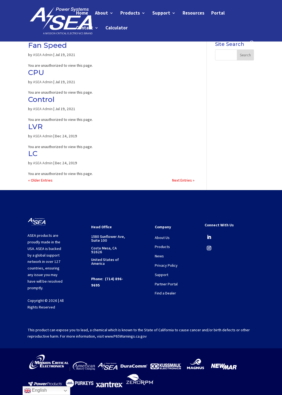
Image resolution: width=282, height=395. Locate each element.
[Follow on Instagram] (209, 248)
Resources (193, 13)
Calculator (116, 28)
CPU (36, 72)
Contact (84, 28)
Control (41, 99)
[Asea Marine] (107, 368)
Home (82, 13)
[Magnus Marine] (195, 368)
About (101, 13)
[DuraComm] (134, 368)
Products (130, 13)
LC (32, 153)
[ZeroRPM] (139, 385)
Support (161, 13)
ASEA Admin (43, 54)
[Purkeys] (79, 385)
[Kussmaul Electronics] (165, 368)
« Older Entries (40, 180)
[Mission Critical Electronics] (48, 368)
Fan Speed (47, 45)
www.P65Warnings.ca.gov (126, 336)
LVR (35, 126)
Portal (218, 13)
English (39, 390)
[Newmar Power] (224, 368)
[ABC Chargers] (84, 368)
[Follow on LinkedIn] (209, 237)
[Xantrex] (109, 385)
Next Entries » (183, 180)
